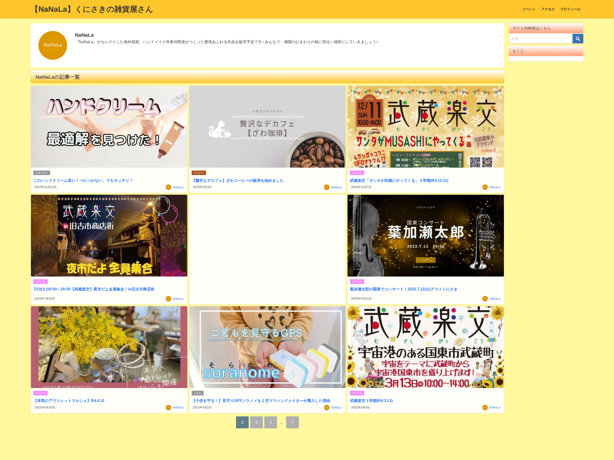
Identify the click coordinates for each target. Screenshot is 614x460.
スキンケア (42, 173)
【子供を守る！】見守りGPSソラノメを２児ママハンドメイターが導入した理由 (261, 400)
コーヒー (199, 173)
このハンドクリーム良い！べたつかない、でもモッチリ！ (83, 180)
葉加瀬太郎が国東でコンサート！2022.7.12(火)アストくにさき (404, 289)
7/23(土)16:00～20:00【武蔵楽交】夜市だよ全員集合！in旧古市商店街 (93, 289)
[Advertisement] (267, 249)
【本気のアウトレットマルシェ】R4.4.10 (68, 400)
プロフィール (570, 9)
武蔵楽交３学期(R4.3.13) (371, 400)
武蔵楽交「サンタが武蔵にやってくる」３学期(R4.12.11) (399, 180)
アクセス (548, 9)
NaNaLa (178, 187)
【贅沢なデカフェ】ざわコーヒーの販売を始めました (238, 180)
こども (197, 393)
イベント (529, 9)
